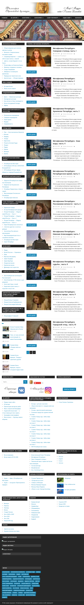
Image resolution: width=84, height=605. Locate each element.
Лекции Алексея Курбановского (13, 302)
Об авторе (14, 17)
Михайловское (35, 468)
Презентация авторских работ (12, 406)
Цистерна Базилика (29, 592)
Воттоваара (25, 574)
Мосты (37, 581)
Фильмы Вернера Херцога (38, 485)
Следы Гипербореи (9, 69)
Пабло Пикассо (26, 583)
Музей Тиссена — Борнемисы (12, 252)
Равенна (6, 505)
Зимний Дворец (6, 579)
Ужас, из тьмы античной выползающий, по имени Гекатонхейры (17, 337)
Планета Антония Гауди (10, 143)
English (61, 459)
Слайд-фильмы (6, 592)
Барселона (7, 141)
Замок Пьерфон (8, 258)
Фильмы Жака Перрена (38, 487)
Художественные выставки (11, 531)
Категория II (38, 17)
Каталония (14, 581)
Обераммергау (35, 508)
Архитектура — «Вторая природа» (13, 78)
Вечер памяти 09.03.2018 (11, 457)
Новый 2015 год (8, 520)
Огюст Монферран (7, 583)
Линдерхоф (34, 515)
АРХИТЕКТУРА (6, 572)
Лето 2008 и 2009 (9, 514)
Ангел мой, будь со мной (11, 284)
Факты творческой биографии (12, 408)
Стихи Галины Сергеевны (66, 402)
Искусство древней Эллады (12, 103)
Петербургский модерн (24, 585)
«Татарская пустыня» (37, 480)
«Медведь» (68, 478)
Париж (6, 147)
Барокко (4, 574)
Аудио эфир (66, 17)
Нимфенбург (34, 506)
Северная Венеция (19, 590)
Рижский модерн (7, 590)
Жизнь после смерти (10, 88)
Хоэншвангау (35, 510)
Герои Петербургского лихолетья (13, 224)
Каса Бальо (5, 581)
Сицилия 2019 (63, 502)
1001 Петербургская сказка (38, 446)
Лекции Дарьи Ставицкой (11, 316)
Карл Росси (36, 579)
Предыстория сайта (9, 402)
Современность (8, 124)
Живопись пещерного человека (13, 67)
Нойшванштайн (35, 512)
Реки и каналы (24, 588)
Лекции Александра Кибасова (12, 304)
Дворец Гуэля (35, 576)
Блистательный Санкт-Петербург (40, 455)
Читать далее (32, 72)
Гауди (19, 576)
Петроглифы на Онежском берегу (13, 65)
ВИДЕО (18, 574)
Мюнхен (33, 504)
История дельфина (70, 489)
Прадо (6, 250)
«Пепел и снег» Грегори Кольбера (40, 489)
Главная (4, 17)
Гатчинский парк (36, 465)
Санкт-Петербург (52, 17)
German (61, 463)
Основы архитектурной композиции (41, 410)
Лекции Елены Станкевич (11, 300)
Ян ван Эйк (21, 595)
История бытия (8, 86)
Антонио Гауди (30, 572)
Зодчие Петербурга (18, 579)
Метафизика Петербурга (59, 55)
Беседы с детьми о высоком (39, 404)
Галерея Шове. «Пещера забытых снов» (15, 347)
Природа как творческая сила (12, 76)
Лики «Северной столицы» (38, 459)
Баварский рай (35, 502)
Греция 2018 (62, 504)
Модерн (6, 122)
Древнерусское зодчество (11, 267)
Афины (6, 105)
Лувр (5, 254)
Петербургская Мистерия (11, 163)
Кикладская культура (10, 99)
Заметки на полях (9, 529)
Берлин (6, 149)
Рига (31, 588)
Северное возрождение (10, 117)
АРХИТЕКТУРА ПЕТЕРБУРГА (18, 572)
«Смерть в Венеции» (37, 482)
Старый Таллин (8, 512)
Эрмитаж (14, 595)
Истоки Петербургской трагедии (13, 210)
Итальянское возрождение (11, 115)
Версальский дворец (10, 256)
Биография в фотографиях (11, 415)
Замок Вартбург (8, 261)
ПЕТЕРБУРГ (17, 583)
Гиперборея (26, 576)
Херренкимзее (35, 517)
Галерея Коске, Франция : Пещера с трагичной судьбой (16, 357)
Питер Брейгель (6, 588)
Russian (61, 456)
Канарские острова (64, 506)
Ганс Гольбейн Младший (9, 576)
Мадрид (6, 136)
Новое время (7, 119)
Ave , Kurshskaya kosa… (37, 470)
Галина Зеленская (68, 53)
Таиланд (6, 508)
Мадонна (20, 581)
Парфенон (13, 585)
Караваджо (28, 579)
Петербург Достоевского (11, 197)
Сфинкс (15, 592)
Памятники (35, 583)
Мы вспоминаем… (9, 455)
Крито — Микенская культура (12, 97)
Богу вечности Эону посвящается (13, 101)
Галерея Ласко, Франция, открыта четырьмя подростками (16, 367)
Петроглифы (35, 585)
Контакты (78, 17)
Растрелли (16, 588)
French (60, 461)
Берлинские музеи (9, 265)
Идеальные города (9, 207)
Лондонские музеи (9, 263)
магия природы (30, 595)
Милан (6, 510)
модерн (4, 597)
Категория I (26, 17)
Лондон (6, 145)
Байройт (33, 519)
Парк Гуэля (5, 585)
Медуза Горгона (29, 581)
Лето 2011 (6, 518)
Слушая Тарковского (37, 478)
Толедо (6, 138)
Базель (6, 153)
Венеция (6, 151)
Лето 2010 (7, 516)
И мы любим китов (70, 484)
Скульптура (29, 590)
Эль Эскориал (6, 595)
